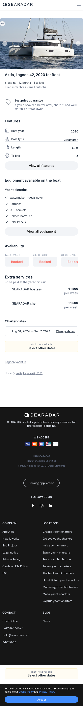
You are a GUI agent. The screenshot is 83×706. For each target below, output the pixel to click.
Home (8, 373)
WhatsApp (9, 642)
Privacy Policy (11, 559)
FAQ (4, 573)
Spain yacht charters (56, 552)
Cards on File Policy (15, 566)
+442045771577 (12, 628)
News (46, 621)
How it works (10, 538)
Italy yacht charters (55, 545)
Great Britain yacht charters (61, 580)
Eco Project (9, 545)
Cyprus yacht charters (57, 601)
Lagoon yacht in (15, 362)
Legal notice (10, 552)
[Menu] (79, 5)
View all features (41, 166)
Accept (41, 699)
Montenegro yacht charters (60, 587)
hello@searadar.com (15, 635)
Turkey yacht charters (57, 566)
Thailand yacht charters (58, 573)
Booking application (41, 483)
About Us (8, 531)
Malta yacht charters (56, 594)
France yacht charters (57, 559)
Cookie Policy (26, 691)
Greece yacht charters (57, 538)
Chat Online (10, 621)
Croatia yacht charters (57, 531)
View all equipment (41, 231)
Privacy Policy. (47, 691)
